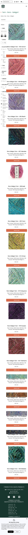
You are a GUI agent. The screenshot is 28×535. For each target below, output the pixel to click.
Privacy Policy (4, 529)
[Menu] (26, 6)
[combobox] (8, 1)
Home (2, 16)
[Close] (26, 518)
